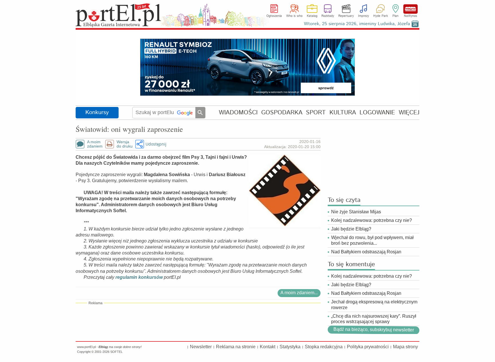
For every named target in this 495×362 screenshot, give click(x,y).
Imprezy (363, 16)
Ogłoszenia (274, 16)
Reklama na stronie (236, 346)
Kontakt (267, 346)
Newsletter (201, 346)
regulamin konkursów (139, 277)
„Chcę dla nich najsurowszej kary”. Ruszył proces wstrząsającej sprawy (373, 319)
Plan (395, 16)
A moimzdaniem (95, 144)
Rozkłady (327, 16)
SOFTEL (116, 351)
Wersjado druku (125, 144)
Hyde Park (380, 16)
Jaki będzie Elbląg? (351, 228)
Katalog (312, 16)
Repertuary (346, 16)
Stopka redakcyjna (324, 346)
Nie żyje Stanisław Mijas (356, 211)
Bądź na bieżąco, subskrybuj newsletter (373, 329)
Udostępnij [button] (156, 144)
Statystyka (290, 346)
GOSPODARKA (281, 112)
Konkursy (97, 112)
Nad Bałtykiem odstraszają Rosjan (366, 251)
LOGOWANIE (377, 112)
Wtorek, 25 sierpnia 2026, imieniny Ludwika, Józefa (357, 24)
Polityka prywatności (368, 346)
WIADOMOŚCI (238, 112)
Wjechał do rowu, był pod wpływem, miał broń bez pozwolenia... (372, 240)
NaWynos (410, 9)
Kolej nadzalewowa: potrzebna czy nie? (371, 220)
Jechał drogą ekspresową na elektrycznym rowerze (374, 304)
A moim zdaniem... (299, 292)
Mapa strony (405, 346)
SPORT (316, 112)
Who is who (294, 16)
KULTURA (342, 112)
